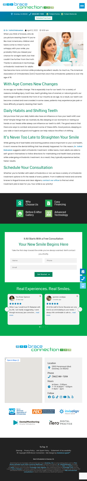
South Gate (24, 464)
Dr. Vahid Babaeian (64, 464)
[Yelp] (72, 397)
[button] (82, 5)
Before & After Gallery (34, 214)
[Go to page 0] (39, 326)
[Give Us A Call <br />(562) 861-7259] (83, 279)
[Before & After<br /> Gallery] (19, 213)
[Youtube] (64, 397)
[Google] (53, 397)
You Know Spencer (23, 297)
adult (12, 467)
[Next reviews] (80, 309)
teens (70, 466)
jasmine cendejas (59, 297)
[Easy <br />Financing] (48, 203)
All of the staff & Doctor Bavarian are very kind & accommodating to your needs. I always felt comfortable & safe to (61, 311)
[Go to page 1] (41, 326)
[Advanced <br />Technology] (48, 213)
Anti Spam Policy (42, 451)
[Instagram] (61, 397)
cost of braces (17, 469)
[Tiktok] (57, 397)
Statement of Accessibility (61, 451)
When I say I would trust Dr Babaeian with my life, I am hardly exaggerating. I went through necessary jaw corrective (24, 311)
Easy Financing (60, 203)
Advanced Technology (61, 214)
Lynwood (32, 464)
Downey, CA (49, 463)
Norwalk (17, 464)
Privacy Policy (29, 451)
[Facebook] (49, 397)
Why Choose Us (32, 203)
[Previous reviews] (7, 309)
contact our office (50, 180)
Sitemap (19, 451)
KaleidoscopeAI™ (63, 453)
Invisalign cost (68, 467)
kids (63, 466)
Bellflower (39, 464)
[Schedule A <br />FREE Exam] (83, 272)
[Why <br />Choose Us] (19, 203)
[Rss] (68, 397)
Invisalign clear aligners (38, 467)
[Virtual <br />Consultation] (83, 286)
